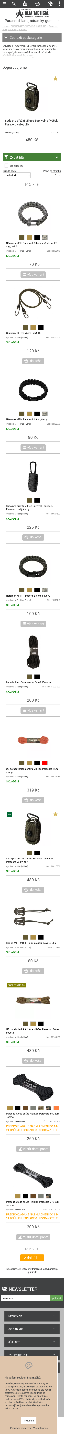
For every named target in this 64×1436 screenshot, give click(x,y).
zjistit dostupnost (35, 1149)
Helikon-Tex (20, 1121)
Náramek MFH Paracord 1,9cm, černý (27, 419)
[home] (32, 17)
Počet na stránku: (52, 170)
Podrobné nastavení (20, 1428)
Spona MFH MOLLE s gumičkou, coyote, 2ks (31, 943)
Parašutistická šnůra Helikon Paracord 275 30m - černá (32, 1203)
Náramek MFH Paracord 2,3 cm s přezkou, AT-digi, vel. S (31, 244)
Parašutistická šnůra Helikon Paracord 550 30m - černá (32, 1115)
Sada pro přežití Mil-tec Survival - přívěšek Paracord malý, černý (29, 507)
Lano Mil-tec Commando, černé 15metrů (28, 682)
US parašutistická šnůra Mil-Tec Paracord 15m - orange (32, 770)
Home (5, 26)
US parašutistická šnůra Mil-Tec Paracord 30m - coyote (32, 1031)
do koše (36, 361)
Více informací (40, 1428)
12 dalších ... (32, 1258)
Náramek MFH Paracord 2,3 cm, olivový (28, 595)
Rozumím (29, 1420)
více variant (35, 274)
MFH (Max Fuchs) (23, 251)
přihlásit (56, 1298)
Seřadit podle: (10, 170)
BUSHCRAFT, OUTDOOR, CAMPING (28, 26)
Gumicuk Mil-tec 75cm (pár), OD (23, 333)
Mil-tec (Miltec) (12, 132)
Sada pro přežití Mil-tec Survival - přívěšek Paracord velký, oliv (31, 122)
